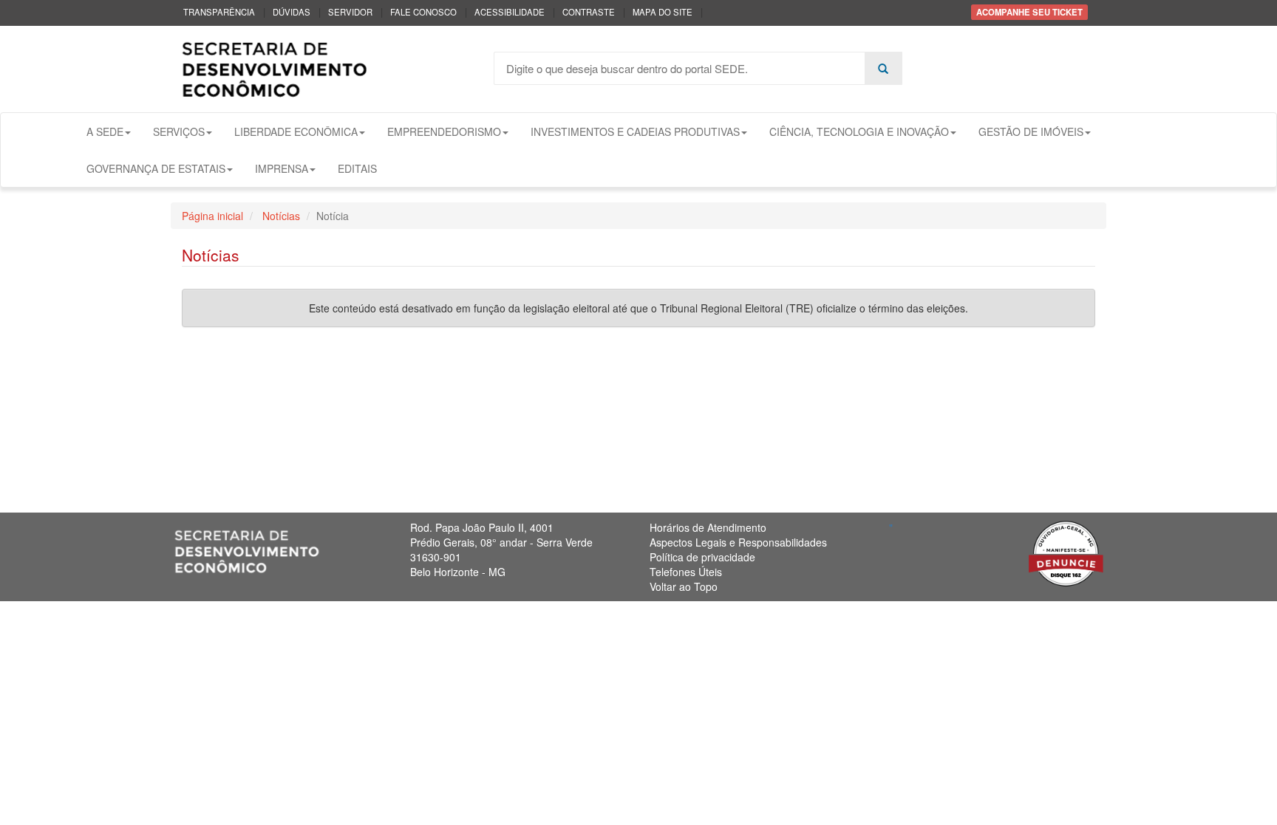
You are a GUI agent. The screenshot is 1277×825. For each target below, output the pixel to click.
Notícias (279, 215)
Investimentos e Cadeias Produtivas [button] (635, 131)
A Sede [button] (104, 131)
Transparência (219, 12)
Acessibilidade (509, 12)
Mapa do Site (662, 12)
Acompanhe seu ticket (1029, 12)
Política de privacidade (702, 557)
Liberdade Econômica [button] (296, 131)
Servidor (350, 12)
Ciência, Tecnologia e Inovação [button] (859, 131)
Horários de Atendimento (708, 527)
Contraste (588, 12)
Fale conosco (423, 12)
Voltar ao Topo (684, 586)
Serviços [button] (179, 131)
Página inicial (212, 215)
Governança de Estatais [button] (155, 168)
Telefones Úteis (686, 571)
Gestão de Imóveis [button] (1030, 131)
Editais (357, 168)
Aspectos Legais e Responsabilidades (738, 542)
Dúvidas (291, 12)
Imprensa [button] (281, 168)
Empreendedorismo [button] (444, 131)
